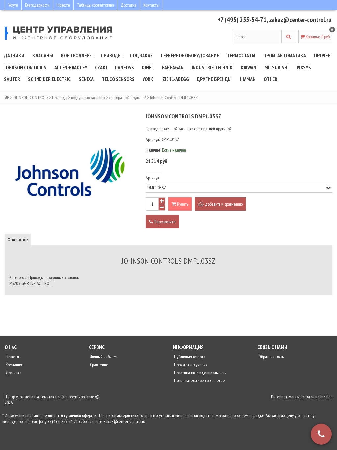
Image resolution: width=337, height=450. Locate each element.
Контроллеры (77, 55)
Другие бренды (214, 79)
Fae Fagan (173, 67)
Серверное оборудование (190, 55)
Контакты (151, 5)
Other (270, 79)
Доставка (129, 5)
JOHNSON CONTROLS (25, 67)
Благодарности (37, 5)
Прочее (322, 55)
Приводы (111, 55)
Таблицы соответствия (95, 5)
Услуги (13, 5)
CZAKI (101, 67)
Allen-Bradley (70, 67)
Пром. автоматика (284, 55)
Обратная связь (270, 357)
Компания (13, 365)
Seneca (86, 79)
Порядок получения (190, 365)
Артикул (152, 178)
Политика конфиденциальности (200, 373)
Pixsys (304, 67)
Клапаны (42, 55)
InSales (326, 397)
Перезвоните (164, 222)
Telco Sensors (118, 79)
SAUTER (12, 79)
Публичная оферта (189, 357)
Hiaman (248, 79)
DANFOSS (124, 67)
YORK (148, 79)
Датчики (14, 55)
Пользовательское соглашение (199, 380)
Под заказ (141, 55)
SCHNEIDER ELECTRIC (49, 79)
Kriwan (248, 67)
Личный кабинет (103, 357)
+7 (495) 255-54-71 (242, 19)
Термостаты (241, 55)
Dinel (148, 67)
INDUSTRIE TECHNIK (212, 67)
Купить (182, 204)
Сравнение (98, 365)
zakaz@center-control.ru (300, 19)
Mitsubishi (276, 67)
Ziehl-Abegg (175, 79)
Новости (63, 5)
